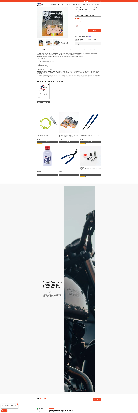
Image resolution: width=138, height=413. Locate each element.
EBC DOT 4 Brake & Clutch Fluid (43, 168)
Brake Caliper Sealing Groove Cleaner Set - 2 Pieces (89, 135)
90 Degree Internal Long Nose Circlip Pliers (66, 168)
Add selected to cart (43, 102)
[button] (86, 1)
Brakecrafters (39, 134)
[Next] (68, 23)
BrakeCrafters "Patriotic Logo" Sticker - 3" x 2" (42, 94)
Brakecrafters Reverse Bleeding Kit (43, 135)
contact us (44, 296)
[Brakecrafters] (40, 4)
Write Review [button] (97, 399)
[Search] (84, 1)
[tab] (42, 50)
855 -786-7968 (90, 39)
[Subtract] (76, 21)
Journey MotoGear (61, 167)
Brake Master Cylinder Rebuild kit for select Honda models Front (90, 169)
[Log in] (100, 1)
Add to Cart (81, 30)
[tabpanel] (69, 65)
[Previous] (38, 23)
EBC (75, 11)
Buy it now (94, 30)
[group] (43, 398)
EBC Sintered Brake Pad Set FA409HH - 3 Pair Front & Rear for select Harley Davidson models (68, 136)
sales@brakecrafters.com (79, 40)
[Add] (80, 21)
